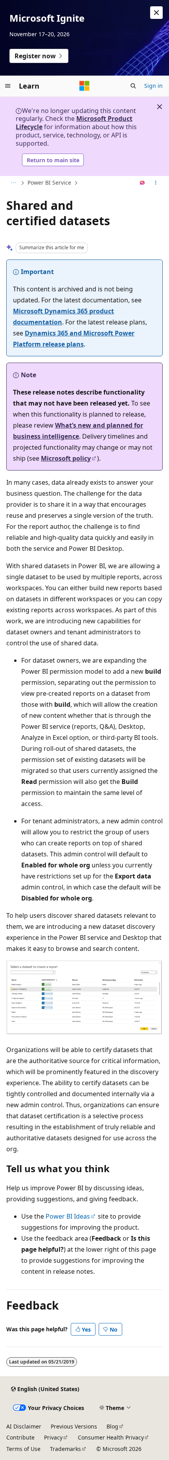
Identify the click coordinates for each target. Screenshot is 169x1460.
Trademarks (65, 1449)
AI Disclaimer (23, 1426)
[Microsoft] (84, 86)
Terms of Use (23, 1449)
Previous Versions (74, 1426)
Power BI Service (49, 182)
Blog (112, 1426)
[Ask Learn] (142, 183)
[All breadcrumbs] (13, 183)
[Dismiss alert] (156, 12)
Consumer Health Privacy (111, 1437)
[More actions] (156, 183)
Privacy (53, 1437)
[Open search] (133, 86)
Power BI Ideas (68, 1216)
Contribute (20, 1437)
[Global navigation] (8, 86)
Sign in (153, 85)
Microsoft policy (66, 458)
